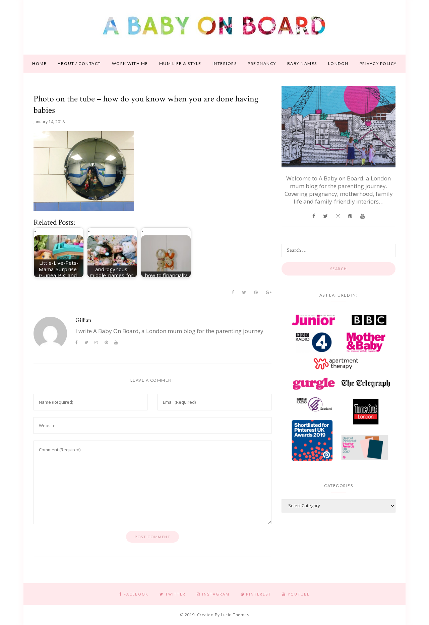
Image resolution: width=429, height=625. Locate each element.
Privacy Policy (378, 63)
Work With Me (130, 63)
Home (39, 63)
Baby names (302, 63)
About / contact (79, 63)
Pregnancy (262, 63)
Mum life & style (180, 63)
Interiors (224, 63)
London (338, 63)
